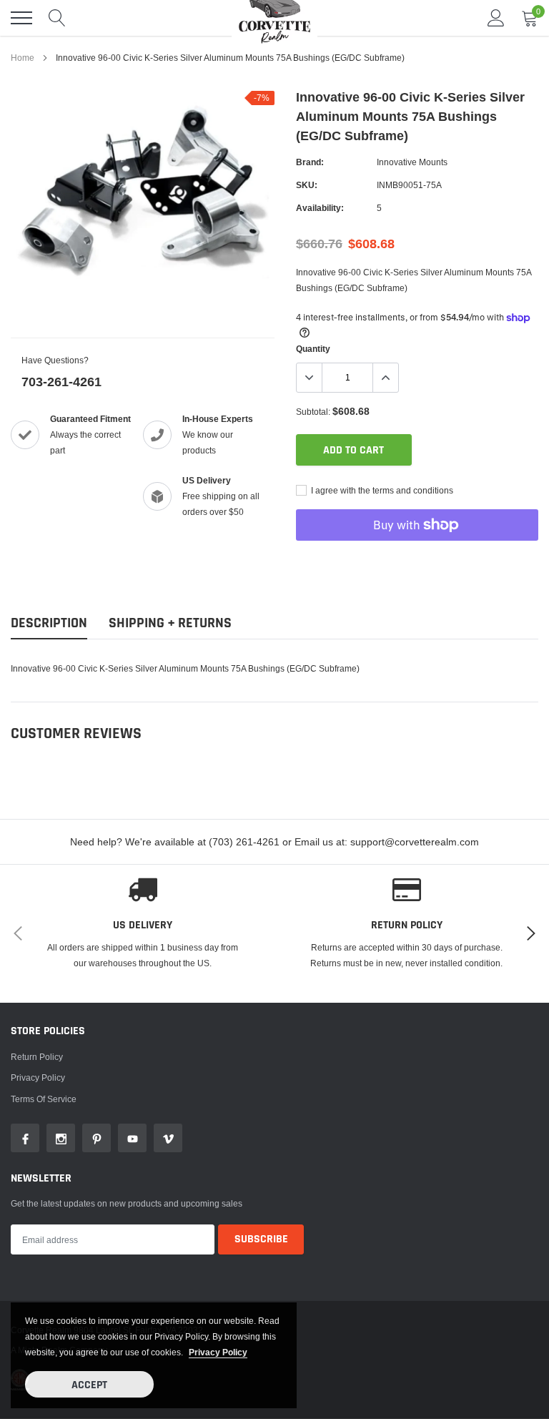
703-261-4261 (61, 381)
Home (22, 57)
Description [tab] (49, 623)
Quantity (313, 348)
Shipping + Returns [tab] (170, 623)
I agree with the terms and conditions (381, 490)
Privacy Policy (38, 1077)
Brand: (310, 162)
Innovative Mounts (412, 162)
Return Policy (37, 1056)
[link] (25, 1138)
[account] (496, 17)
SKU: (306, 185)
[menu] (21, 18)
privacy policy (218, 1352)
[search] (57, 18)
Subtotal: (313, 411)
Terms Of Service (43, 1099)
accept (89, 1385)
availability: (320, 207)
